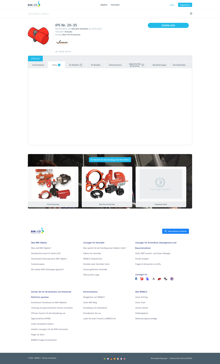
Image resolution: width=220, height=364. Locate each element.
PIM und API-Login (91, 274)
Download (168, 25)
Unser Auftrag (141, 297)
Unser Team (140, 302)
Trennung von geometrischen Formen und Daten (52, 307)
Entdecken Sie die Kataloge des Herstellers (110, 159)
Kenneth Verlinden (80, 28)
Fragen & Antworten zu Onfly (148, 264)
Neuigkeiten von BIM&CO (94, 297)
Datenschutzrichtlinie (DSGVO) (181, 358)
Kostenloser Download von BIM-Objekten (49, 302)
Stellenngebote (141, 313)
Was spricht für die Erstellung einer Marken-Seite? (104, 247)
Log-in (172, 4)
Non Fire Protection (71, 34)
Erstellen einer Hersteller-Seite (96, 264)
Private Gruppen (142, 258)
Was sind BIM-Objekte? (41, 247)
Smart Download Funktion (42, 323)
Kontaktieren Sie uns (92, 313)
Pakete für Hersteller (92, 253)
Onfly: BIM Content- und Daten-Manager (152, 253)
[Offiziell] (35, 58)
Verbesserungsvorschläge (146, 318)
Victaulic (68, 31)
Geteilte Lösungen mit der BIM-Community (49, 329)
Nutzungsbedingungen (159, 358)
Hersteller (115, 4)
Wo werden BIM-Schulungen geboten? (47, 269)
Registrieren (185, 4)
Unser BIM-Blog (90, 302)
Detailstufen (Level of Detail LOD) (45, 253)
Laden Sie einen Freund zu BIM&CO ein (99, 318)
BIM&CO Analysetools (92, 258)
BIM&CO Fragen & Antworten (44, 339)
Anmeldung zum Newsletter (95, 307)
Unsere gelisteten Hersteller (95, 269)
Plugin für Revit (37, 334)
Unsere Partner (141, 307)
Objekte (103, 4)
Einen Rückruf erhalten (177, 231)
